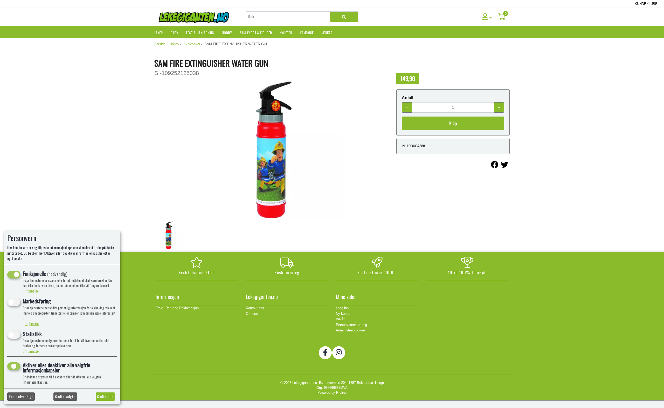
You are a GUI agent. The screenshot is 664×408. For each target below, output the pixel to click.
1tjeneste (31, 291)
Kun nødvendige (21, 396)
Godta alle (105, 396)
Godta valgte (65, 396)
